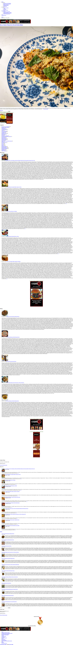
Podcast (3, 144)
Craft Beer (4, 9)
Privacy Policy (11, 644)
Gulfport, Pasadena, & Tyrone (7, 12)
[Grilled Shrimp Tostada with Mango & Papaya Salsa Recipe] (3, 580)
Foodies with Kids (4, 139)
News (2, 14)
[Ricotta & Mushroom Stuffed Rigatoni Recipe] (3, 543)
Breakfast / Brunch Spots (5, 127)
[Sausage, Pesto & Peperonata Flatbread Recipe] (3, 536)
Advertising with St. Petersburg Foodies (7, 633)
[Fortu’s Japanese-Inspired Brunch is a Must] (3, 487)
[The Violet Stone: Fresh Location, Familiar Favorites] (3, 521)
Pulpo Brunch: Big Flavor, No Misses (12, 211)
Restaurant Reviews (6, 4)
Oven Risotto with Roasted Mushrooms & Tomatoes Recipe (10, 589)
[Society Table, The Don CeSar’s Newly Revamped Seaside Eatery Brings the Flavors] (3, 510)
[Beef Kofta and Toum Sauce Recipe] (3, 549)
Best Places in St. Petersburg (7, 3)
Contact (3, 635)
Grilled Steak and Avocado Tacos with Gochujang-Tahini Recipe (10, 564)
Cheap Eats (3, 128)
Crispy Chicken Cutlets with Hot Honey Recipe (8, 570)
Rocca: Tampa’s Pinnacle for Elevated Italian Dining (11, 24)
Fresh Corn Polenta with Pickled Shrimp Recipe (8, 558)
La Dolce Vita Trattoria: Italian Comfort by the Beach (13, 261)
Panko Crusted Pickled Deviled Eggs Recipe (8, 595)
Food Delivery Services (5, 135)
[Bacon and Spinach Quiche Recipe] (3, 586)
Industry (3, 141)
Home (2, 1)
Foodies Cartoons (4, 138)
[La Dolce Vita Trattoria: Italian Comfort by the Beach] (3, 492)
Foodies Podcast (4, 15)
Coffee (4, 8)
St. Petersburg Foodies (3, 644)
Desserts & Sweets (5, 5)
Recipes (3, 145)
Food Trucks (5, 6)
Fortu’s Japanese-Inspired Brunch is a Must (13, 236)
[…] (66, 203)
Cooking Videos (4, 636)
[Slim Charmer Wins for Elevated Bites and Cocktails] (3, 527)
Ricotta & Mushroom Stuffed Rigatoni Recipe (8, 539)
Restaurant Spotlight (4, 148)
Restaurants (3, 149)
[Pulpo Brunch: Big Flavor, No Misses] (3, 481)
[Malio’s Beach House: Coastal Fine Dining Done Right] (3, 498)
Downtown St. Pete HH (6, 11)
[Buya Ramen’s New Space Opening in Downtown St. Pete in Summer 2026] (3, 515)
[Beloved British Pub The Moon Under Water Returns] (3, 504)
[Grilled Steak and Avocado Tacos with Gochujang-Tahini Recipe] (3, 567)
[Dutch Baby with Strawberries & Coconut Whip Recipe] (3, 604)
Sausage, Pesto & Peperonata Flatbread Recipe (13, 316)
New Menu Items (4, 142)
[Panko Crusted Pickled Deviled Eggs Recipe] (3, 598)
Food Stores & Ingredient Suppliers (6, 136)
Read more (1, 110)
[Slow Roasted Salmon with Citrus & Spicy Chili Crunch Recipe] (3, 555)
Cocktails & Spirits (5, 7)
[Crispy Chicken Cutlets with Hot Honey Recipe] (3, 574)
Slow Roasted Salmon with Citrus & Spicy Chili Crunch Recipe (15, 382)
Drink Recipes (4, 134)
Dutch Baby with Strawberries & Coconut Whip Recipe (9, 601)
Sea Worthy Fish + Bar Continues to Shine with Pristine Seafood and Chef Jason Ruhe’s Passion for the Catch (20, 160)
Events (3, 638)
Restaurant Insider (4, 146)
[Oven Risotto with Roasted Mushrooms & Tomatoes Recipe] (3, 592)
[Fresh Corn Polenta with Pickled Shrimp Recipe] (3, 561)
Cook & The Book (4, 131)
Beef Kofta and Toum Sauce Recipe (11, 361)
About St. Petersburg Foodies (6, 632)
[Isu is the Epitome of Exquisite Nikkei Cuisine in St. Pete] (3, 475)
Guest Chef (3, 140)
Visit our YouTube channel (3, 465)
